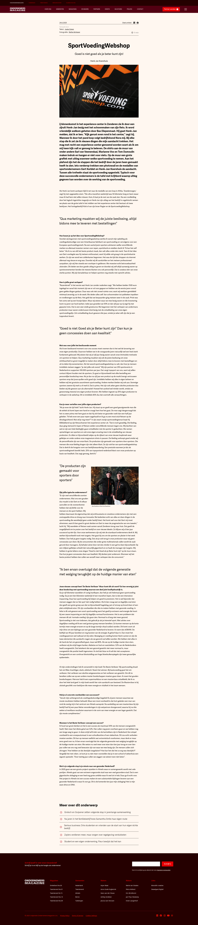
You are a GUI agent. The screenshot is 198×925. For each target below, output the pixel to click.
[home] (17, 9)
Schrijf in (167, 864)
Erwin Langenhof (132, 901)
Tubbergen (32, 3)
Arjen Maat (104, 885)
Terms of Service (77, 916)
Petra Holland (130, 889)
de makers (84, 9)
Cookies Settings (91, 916)
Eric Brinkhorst (131, 893)
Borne (77, 897)
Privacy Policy (64, 916)
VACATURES (118, 9)
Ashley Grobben (106, 897)
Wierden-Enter (57, 3)
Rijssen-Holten (70, 3)
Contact (140, 9)
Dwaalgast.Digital (157, 889)
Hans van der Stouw (107, 893)
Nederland (79, 885)
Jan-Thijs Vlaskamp (132, 897)
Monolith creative (157, 885)
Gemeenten (60, 9)
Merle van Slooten (132, 885)
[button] (185, 9)
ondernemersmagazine (17, 3)
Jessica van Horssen (107, 901)
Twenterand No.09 (56, 901)
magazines (72, 9)
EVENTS (107, 9)
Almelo (77, 893)
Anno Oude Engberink (108, 889)
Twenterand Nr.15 (56, 893)
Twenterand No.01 (56, 889)
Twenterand (44, 3)
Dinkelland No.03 (56, 885)
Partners (96, 9)
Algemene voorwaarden (163, 870)
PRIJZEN (129, 9)
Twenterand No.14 (56, 897)
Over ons (48, 9)
